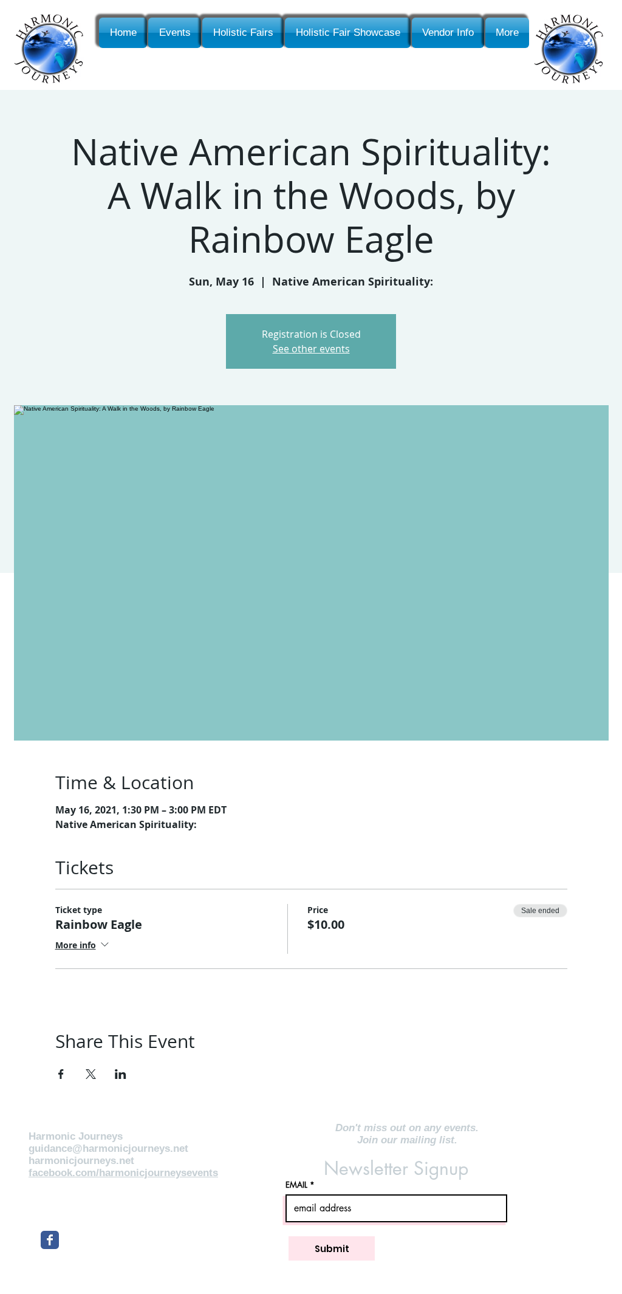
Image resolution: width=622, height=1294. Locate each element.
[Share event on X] (91, 1074)
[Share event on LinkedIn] (120, 1074)
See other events (311, 348)
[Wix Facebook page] (50, 1240)
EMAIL (296, 1185)
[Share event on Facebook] (61, 1074)
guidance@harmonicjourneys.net (108, 1148)
